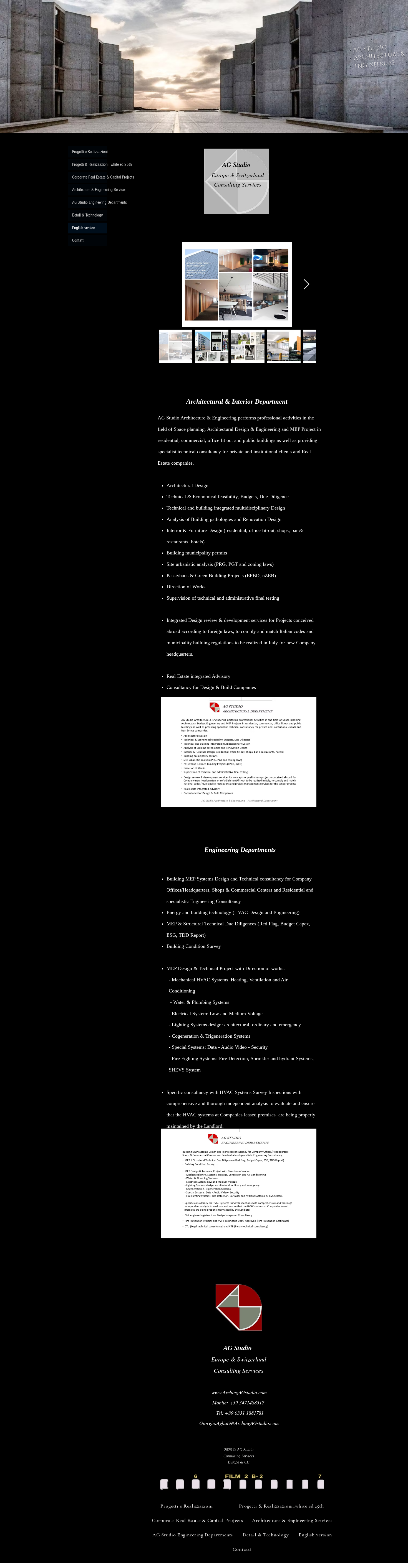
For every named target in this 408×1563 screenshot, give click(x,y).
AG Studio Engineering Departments (89, 202)
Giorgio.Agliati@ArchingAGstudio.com (239, 1423)
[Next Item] (306, 284)
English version (83, 227)
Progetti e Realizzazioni (89, 151)
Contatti (78, 240)
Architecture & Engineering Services (89, 189)
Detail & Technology (87, 215)
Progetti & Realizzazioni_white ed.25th (89, 164)
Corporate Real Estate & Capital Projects (89, 177)
